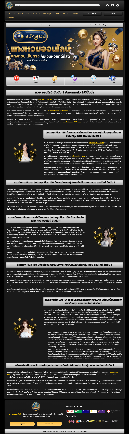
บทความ (75, 13)
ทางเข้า (57, 13)
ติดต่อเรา (10, 17)
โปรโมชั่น (66, 13)
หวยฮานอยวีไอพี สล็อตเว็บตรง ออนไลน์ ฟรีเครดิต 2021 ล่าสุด (29, 13)
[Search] (99, 5)
